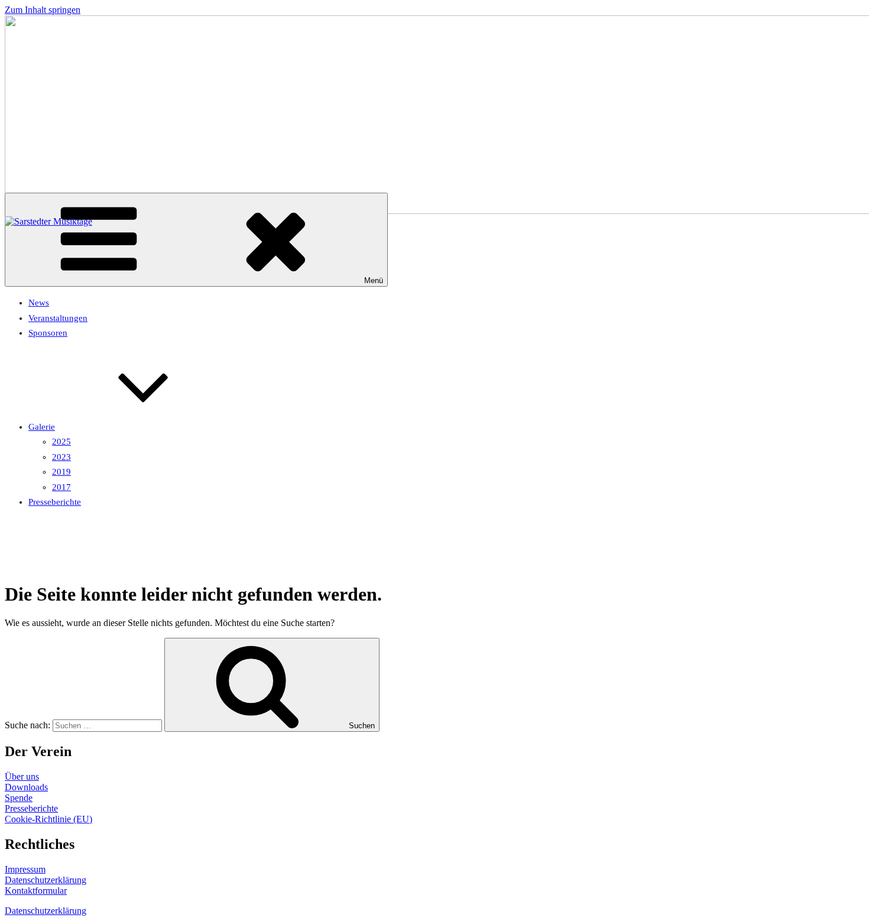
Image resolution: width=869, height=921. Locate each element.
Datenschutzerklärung (45, 880)
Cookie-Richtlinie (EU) (48, 819)
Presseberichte (54, 502)
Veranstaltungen (57, 318)
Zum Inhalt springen (42, 10)
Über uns (22, 776)
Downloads (26, 787)
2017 (61, 487)
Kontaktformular (36, 891)
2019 (61, 471)
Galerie (41, 427)
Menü (373, 280)
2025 (61, 441)
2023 (61, 457)
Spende (19, 798)
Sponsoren (47, 333)
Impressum (25, 869)
